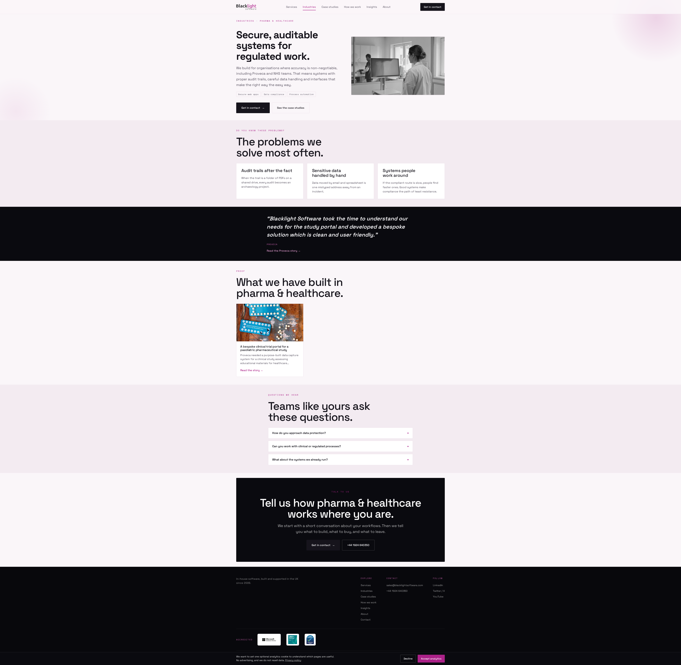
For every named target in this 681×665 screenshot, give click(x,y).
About (387, 7)
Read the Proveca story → (284, 250)
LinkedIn (438, 585)
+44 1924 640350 (358, 545)
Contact (365, 619)
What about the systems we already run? (300, 459)
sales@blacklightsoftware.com (404, 585)
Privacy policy (293, 660)
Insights (372, 7)
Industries (309, 7)
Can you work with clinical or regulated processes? (306, 446)
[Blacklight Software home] (246, 7)
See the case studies (290, 107)
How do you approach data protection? (299, 433)
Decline (408, 658)
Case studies (330, 7)
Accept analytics (431, 658)
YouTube (438, 596)
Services (291, 7)
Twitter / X (439, 590)
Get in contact (432, 7)
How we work (352, 7)
